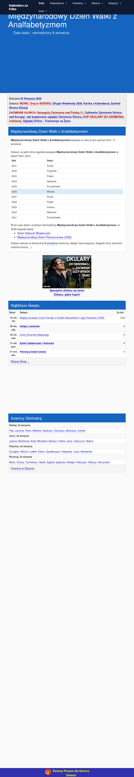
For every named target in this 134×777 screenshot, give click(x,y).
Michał (24, 451)
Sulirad (81, 430)
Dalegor (71, 462)
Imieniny (78, 3)
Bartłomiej (23, 441)
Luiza (76, 451)
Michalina (42, 441)
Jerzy (69, 441)
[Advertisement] (67, 61)
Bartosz (53, 441)
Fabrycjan (81, 462)
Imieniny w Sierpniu (22, 468)
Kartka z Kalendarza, (97, 103)
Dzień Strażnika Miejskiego (34, 334)
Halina (61, 441)
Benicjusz (71, 430)
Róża (28, 430)
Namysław (104, 462)
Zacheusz (59, 430)
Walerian (37, 430)
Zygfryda (60, 462)
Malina (89, 441)
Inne (42, 11)
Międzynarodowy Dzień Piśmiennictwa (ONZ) (44, 237)
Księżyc (114, 3)
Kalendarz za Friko (18, 7)
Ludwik (33, 451)
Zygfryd (51, 462)
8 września (51, 243)
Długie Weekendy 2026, (68, 103)
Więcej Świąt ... (20, 361)
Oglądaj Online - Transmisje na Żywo (47, 121)
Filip (11, 430)
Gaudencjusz (53, 451)
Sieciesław (86, 451)
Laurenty (19, 430)
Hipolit (42, 462)
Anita (33, 441)
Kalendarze (57, 3)
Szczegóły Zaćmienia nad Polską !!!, (60, 112)
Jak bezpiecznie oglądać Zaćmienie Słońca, (54, 117)
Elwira (41, 451)
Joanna (13, 441)
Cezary (20, 462)
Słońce (96, 3)
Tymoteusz (31, 462)
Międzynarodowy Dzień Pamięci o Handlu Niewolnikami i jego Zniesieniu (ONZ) (62, 317)
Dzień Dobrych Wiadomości (33, 233)
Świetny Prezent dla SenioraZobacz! (71, 773)
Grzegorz (14, 451)
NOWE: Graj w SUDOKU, (36, 103)
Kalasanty (66, 451)
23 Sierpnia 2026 (31, 98)
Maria (12, 462)
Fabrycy (92, 462)
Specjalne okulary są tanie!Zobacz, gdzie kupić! (67, 292)
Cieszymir (79, 441)
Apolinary (48, 430)
